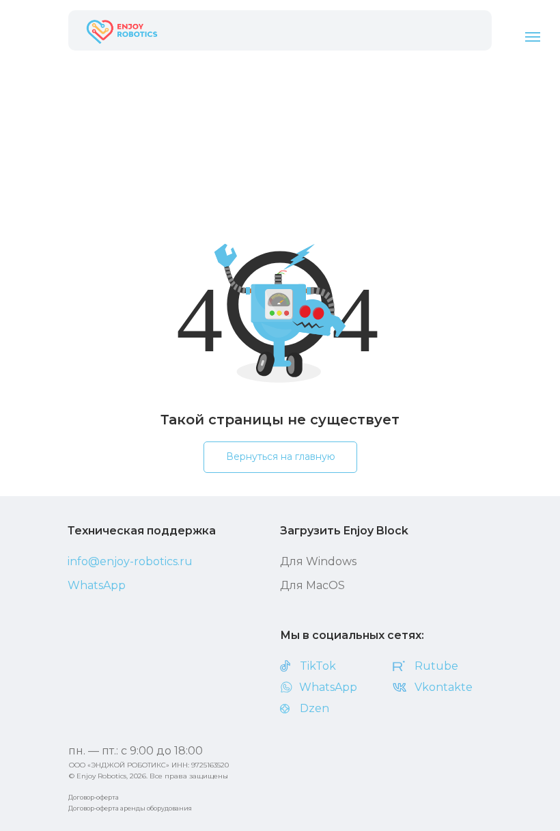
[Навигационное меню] (532, 37)
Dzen (314, 708)
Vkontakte (444, 687)
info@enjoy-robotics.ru (130, 561)
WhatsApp (97, 585)
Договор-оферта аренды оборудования (130, 808)
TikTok (318, 665)
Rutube (436, 665)
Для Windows (318, 561)
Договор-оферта (93, 797)
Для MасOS (312, 585)
